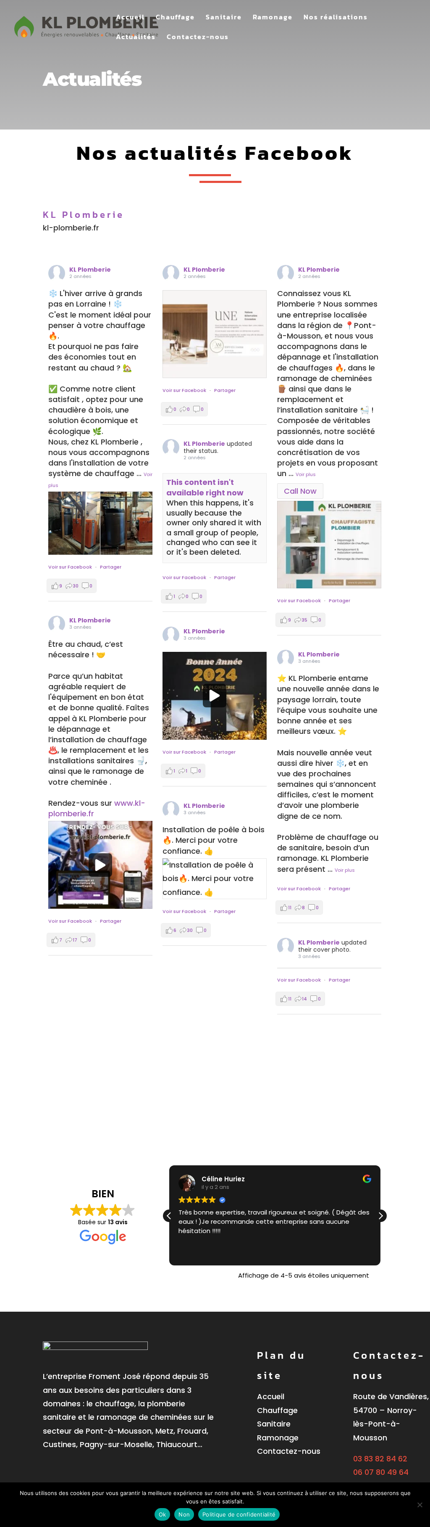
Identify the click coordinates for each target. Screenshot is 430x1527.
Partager (110, 567)
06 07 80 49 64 (381, 1472)
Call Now (300, 491)
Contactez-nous (198, 38)
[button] (380, 1215)
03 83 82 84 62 (380, 1458)
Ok (162, 1514)
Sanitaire (224, 18)
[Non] (419, 1505)
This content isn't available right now (205, 487)
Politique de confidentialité (238, 1514)
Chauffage (175, 18)
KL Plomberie (90, 269)
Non (184, 1514)
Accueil (130, 18)
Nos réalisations (336, 18)
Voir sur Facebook (70, 567)
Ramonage (273, 18)
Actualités (136, 38)
